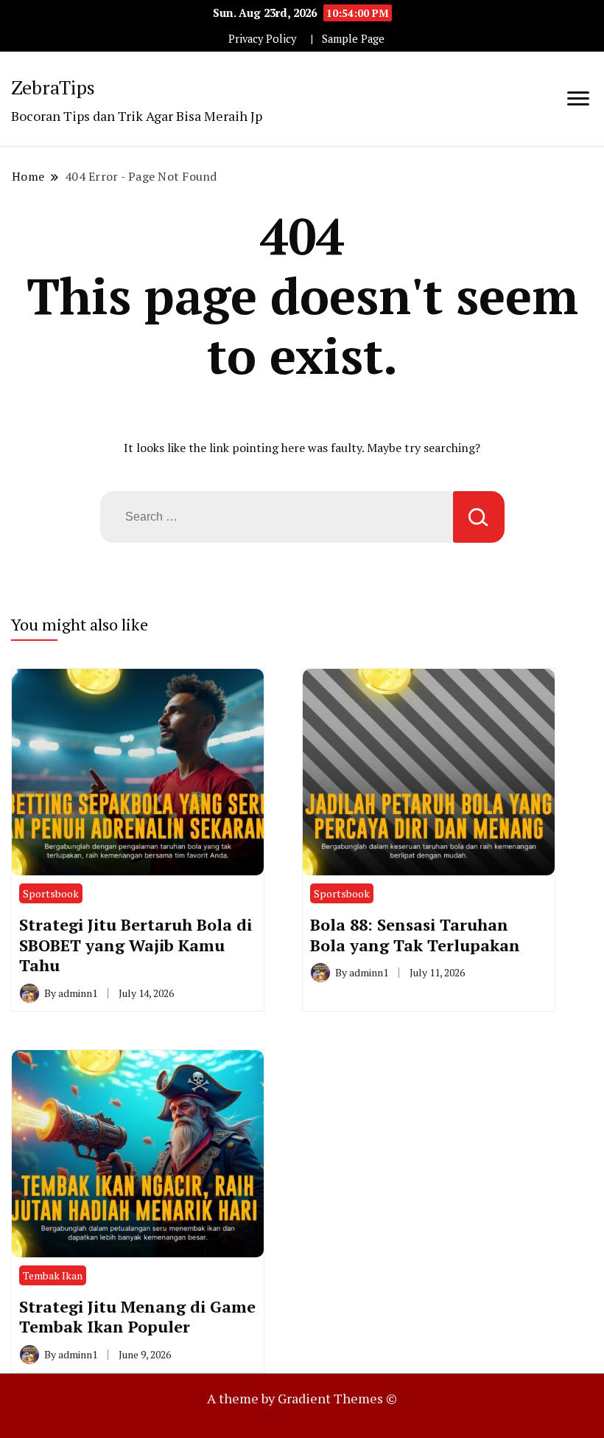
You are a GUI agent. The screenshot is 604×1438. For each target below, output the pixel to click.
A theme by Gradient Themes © (302, 1398)
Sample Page (353, 39)
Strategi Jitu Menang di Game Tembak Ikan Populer (137, 1317)
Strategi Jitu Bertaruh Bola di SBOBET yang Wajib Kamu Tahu (135, 945)
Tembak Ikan (52, 1275)
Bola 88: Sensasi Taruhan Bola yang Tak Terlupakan (415, 935)
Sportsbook (51, 893)
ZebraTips (53, 87)
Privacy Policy (262, 39)
